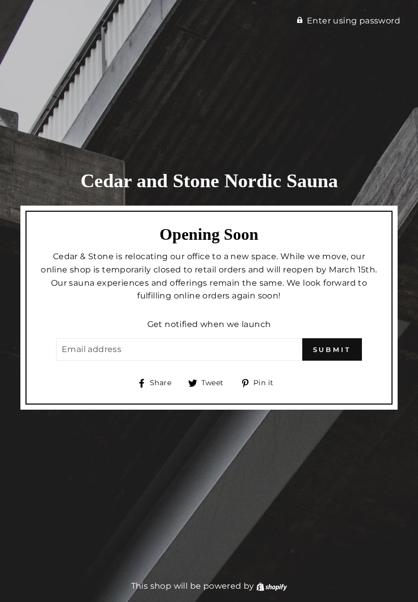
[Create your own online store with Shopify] (271, 586)
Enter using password (353, 21)
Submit (332, 349)
